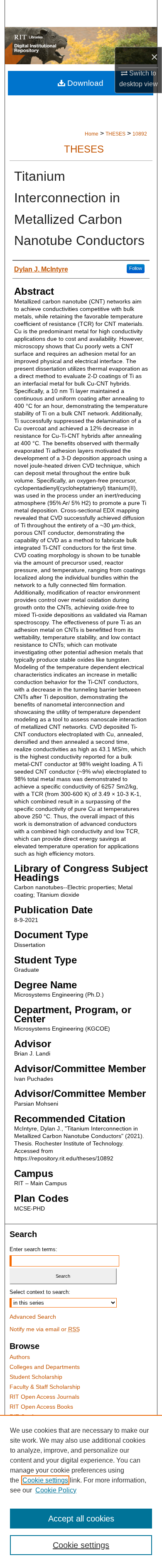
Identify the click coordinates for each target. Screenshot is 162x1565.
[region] (81, 1490)
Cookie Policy (55, 1490)
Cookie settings (45, 1480)
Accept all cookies (81, 1518)
